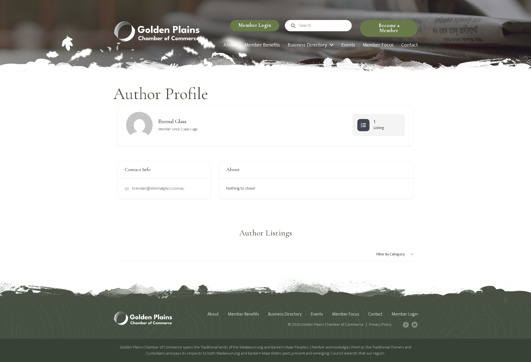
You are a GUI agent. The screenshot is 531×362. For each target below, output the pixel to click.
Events (317, 314)
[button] (389, 28)
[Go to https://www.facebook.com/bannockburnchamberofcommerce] (406, 326)
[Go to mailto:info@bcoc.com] (415, 326)
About (213, 314)
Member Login (254, 25)
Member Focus (345, 314)
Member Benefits (243, 314)
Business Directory (285, 314)
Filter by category (390, 254)
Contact (375, 314)
